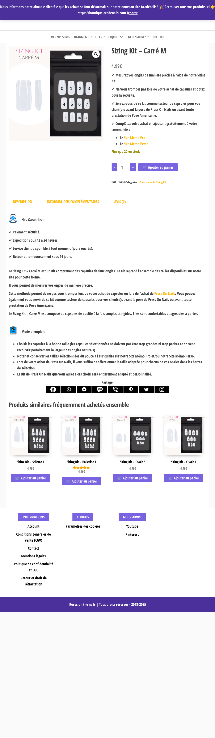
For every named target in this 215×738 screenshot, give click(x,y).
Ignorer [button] (132, 12)
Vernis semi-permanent (70, 36)
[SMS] (99, 389)
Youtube (132, 526)
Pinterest (132, 534)
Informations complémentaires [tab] (73, 201)
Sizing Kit (161, 182)
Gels (98, 36)
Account (33, 526)
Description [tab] (22, 201)
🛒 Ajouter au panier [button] (30, 477)
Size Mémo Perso (136, 143)
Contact (33, 548)
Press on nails (147, 182)
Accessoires (137, 36)
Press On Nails (164, 293)
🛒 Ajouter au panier (158, 167)
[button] (96, 54)
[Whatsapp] (68, 389)
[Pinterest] (130, 389)
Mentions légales (33, 555)
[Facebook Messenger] (84, 389)
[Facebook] (53, 389)
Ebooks (158, 36)
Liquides (115, 36)
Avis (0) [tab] (120, 201)
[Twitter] (146, 389)
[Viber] (115, 389)
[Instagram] (162, 389)
